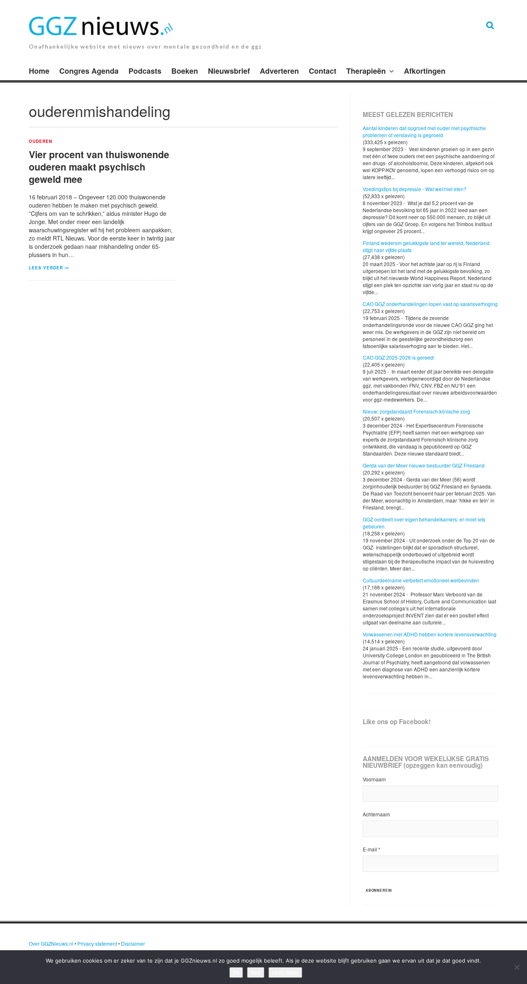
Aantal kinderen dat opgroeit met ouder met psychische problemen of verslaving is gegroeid (424, 131)
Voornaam (374, 779)
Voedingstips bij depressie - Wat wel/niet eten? (414, 188)
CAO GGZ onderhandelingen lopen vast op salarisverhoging (430, 303)
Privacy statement (97, 943)
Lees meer (285, 972)
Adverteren (279, 70)
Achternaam (376, 814)
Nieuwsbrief (229, 70)
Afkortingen (424, 70)
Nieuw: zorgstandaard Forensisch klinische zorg (416, 411)
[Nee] (517, 967)
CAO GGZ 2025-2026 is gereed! (398, 357)
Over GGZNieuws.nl (51, 943)
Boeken (184, 70)
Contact (322, 70)
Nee (255, 972)
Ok (236, 972)
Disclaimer (133, 943)
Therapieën (366, 70)
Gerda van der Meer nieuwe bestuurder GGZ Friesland (424, 465)
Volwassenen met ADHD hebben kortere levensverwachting (430, 634)
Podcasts (144, 70)
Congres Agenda (89, 70)
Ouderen (40, 142)
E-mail (371, 849)
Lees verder (46, 268)
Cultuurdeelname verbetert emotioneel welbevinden (421, 580)
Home (39, 70)
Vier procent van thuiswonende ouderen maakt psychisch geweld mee (99, 166)
